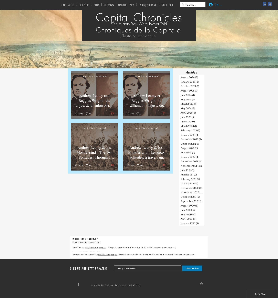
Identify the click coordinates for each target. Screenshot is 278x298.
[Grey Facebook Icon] (79, 284)
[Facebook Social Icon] (270, 4)
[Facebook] (264, 4)
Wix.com (136, 285)
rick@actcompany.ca (95, 247)
